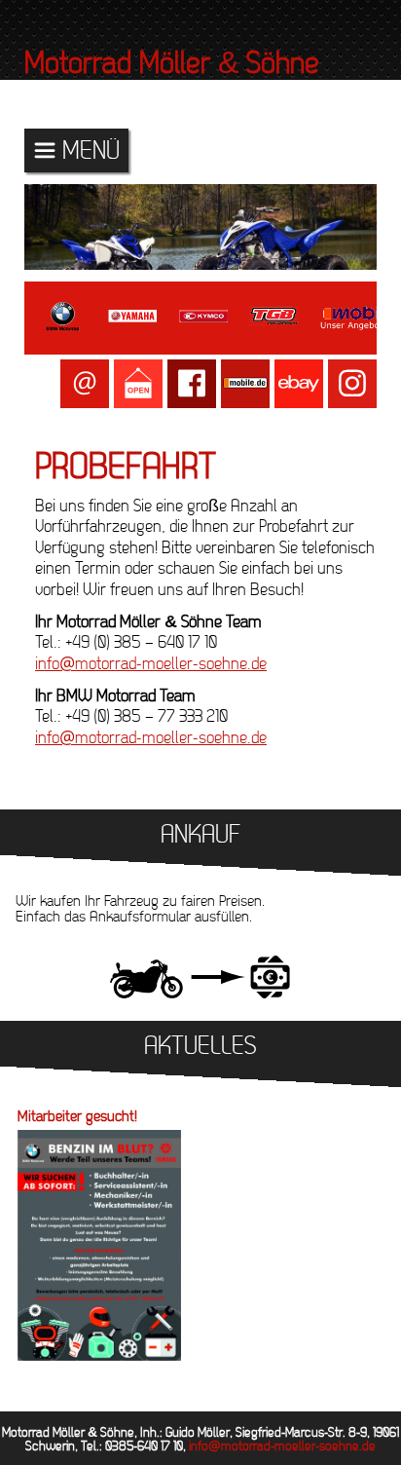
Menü (91, 150)
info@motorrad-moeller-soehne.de (151, 664)
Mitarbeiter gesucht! (77, 1116)
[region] (200, 227)
